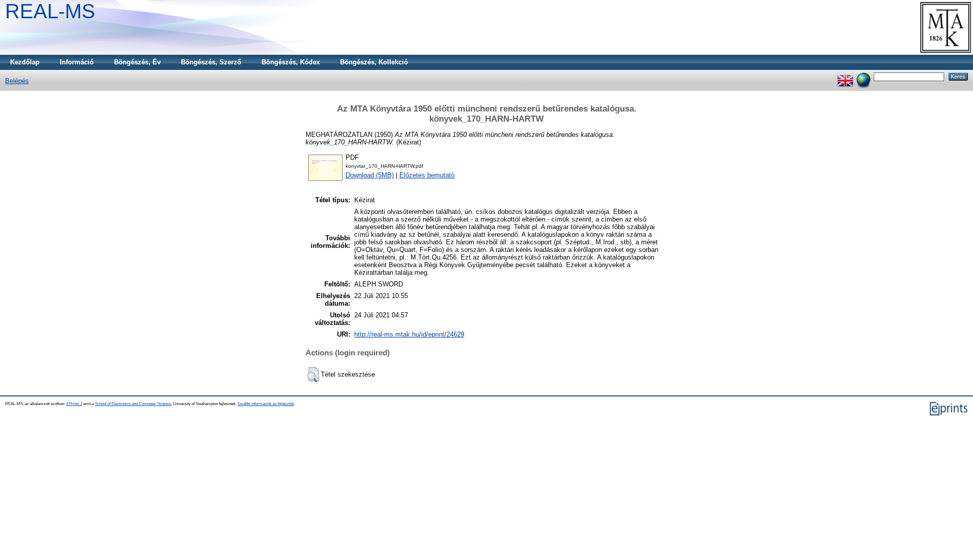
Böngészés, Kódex (290, 62)
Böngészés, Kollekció (374, 62)
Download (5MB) (370, 175)
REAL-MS (50, 11)
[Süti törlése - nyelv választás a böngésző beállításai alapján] (863, 76)
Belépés (17, 81)
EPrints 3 (74, 403)
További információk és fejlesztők (265, 403)
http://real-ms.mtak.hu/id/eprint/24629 (409, 334)
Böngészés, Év (137, 62)
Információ (77, 62)
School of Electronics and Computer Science (133, 403)
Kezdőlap (25, 62)
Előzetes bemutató (427, 175)
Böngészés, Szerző (211, 62)
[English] (845, 76)
